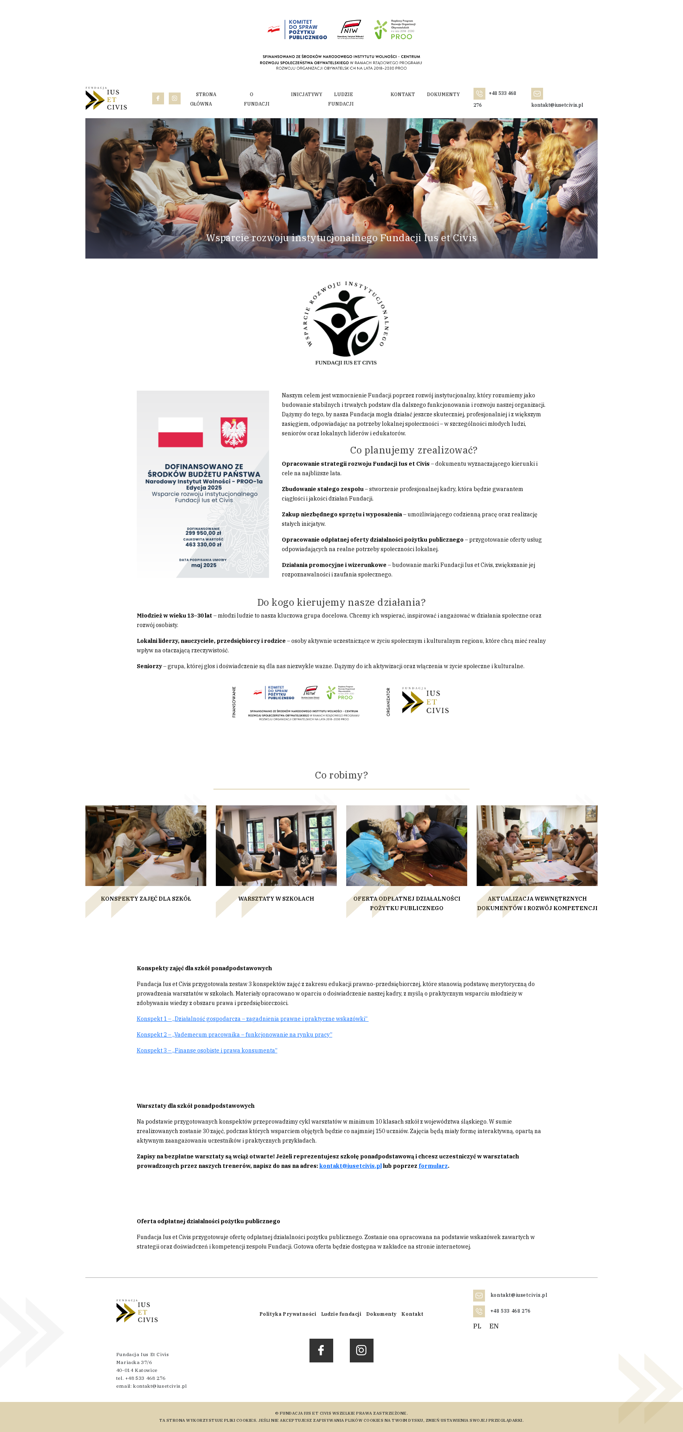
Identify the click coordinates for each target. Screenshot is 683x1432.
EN (494, 1326)
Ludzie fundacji (341, 99)
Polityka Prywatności (288, 1314)
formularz (433, 1165)
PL (477, 1326)
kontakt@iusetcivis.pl (350, 1165)
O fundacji (257, 99)
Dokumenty (443, 94)
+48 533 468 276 (510, 1311)
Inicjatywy (306, 94)
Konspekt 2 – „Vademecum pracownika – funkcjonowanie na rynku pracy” (234, 1034)
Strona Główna (203, 99)
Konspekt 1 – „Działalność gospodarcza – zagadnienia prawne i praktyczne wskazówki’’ (253, 1018)
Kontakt (403, 94)
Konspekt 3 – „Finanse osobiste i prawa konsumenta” (207, 1050)
